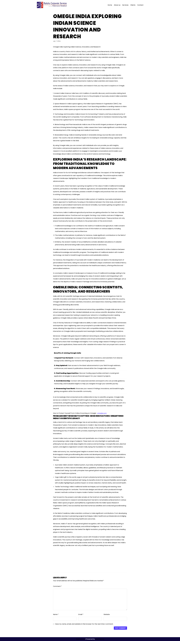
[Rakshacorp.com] (52, 5)
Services (125, 5)
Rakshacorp (80, 639)
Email (80, 614)
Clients (132, 5)
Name (56, 614)
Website (107, 614)
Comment (57, 586)
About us (117, 5)
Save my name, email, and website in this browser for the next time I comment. (84, 624)
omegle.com (102, 413)
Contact (140, 5)
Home (110, 5)
